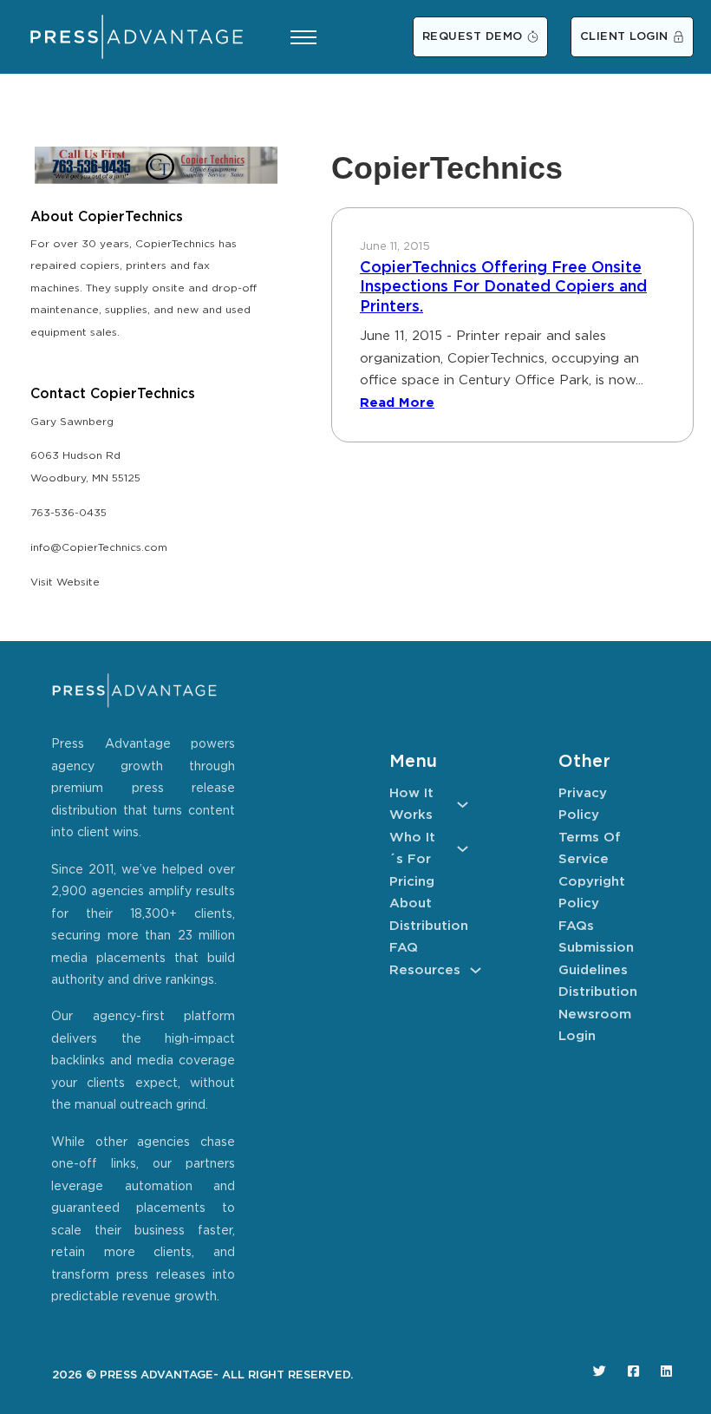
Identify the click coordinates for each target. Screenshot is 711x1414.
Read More (397, 403)
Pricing (411, 881)
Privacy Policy (582, 805)
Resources (424, 970)
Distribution (428, 926)
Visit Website (65, 582)
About (410, 903)
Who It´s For (412, 849)
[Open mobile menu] (303, 37)
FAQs (576, 926)
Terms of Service (589, 849)
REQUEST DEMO (472, 37)
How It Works (411, 805)
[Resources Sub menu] (475, 970)
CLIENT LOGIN (624, 37)
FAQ (403, 947)
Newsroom (594, 1014)
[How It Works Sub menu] (462, 804)
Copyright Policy (591, 893)
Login (577, 1036)
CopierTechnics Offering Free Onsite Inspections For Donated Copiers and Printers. (503, 287)
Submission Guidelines (596, 959)
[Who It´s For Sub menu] (462, 848)
